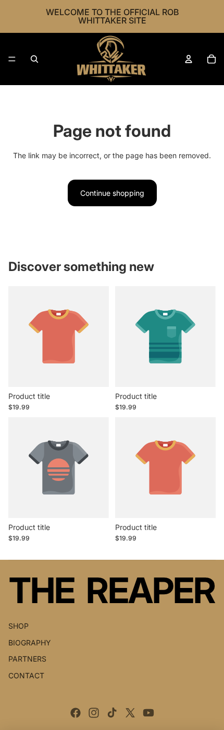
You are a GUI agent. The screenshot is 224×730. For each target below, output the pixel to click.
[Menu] (12, 59)
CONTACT (26, 675)
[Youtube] (148, 713)
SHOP (18, 625)
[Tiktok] (112, 713)
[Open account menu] (188, 59)
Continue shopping (112, 193)
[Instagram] (94, 713)
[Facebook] (75, 713)
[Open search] (34, 59)
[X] (130, 713)
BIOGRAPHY (29, 642)
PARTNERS (27, 658)
